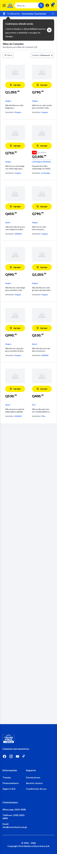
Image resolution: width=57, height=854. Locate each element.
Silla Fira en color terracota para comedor (39, 228)
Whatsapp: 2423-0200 (14, 809)
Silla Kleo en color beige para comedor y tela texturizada (15, 288)
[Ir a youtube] (17, 756)
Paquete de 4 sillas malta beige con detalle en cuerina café (41, 167)
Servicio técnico (34, 783)
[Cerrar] (49, 30)
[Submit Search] (41, 5)
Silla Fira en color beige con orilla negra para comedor (14, 167)
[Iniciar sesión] (47, 5)
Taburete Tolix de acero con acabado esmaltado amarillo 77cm (15, 228)
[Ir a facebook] (4, 756)
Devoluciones (33, 777)
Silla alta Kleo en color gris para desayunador (41, 288)
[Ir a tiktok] (24, 756)
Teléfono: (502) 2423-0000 (14, 817)
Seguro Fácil (9, 788)
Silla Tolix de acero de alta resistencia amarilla (41, 349)
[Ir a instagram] (11, 756)
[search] (52, 5)
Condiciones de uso (36, 788)
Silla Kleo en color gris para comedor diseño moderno (14, 349)
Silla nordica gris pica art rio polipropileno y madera (41, 410)
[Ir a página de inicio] (28, 738)
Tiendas (7, 777)
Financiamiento (11, 783)
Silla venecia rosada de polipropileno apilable (14, 410)
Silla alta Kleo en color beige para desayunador (14, 106)
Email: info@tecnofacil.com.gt (14, 825)
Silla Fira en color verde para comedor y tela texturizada (42, 106)
